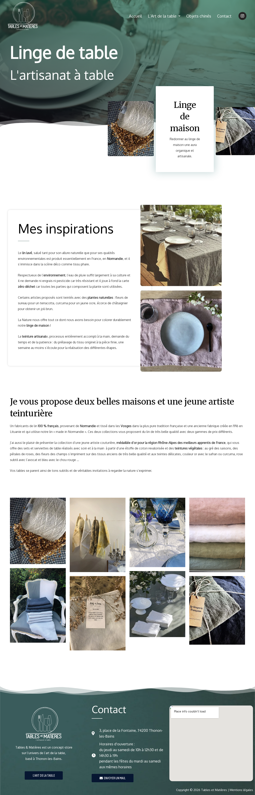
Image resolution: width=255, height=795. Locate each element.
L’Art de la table (162, 16)
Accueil (135, 16)
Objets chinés (198, 16)
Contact (224, 16)
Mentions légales (241, 790)
